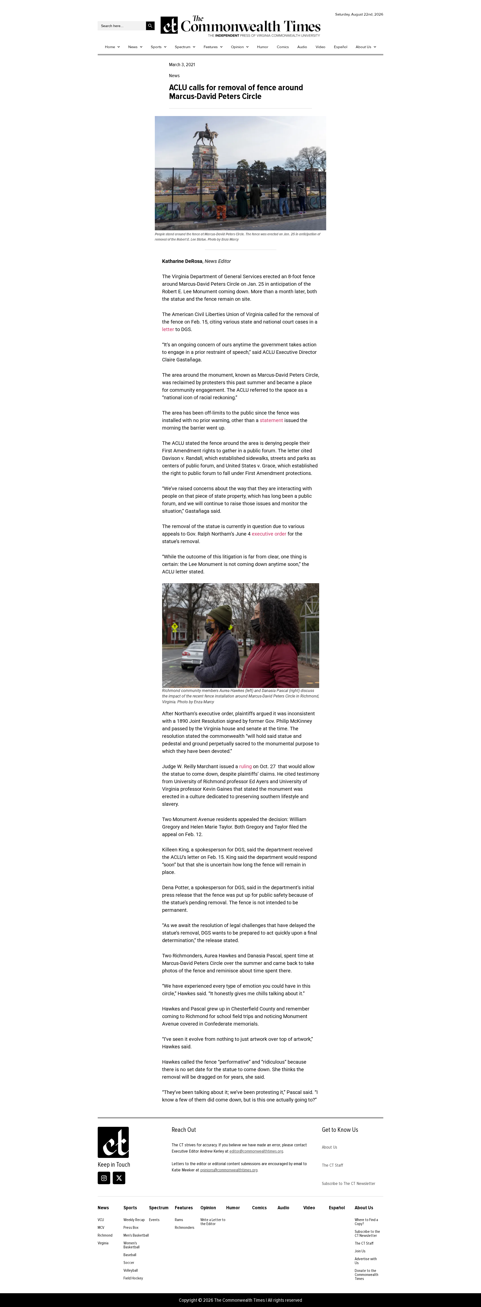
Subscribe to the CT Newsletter (367, 1233)
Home (110, 47)
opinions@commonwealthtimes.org (229, 1170)
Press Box (131, 1227)
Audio (302, 47)
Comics (283, 47)
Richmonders (184, 1227)
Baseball (130, 1254)
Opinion (237, 47)
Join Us (360, 1251)
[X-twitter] (119, 1178)
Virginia (103, 1243)
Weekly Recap (134, 1219)
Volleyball (131, 1270)
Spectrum (182, 47)
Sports (156, 47)
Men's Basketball (136, 1235)
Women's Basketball (132, 1245)
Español (340, 47)
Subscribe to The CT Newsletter (348, 1183)
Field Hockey (133, 1278)
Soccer (129, 1262)
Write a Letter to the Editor (212, 1221)
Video (320, 47)
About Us (363, 47)
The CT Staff (332, 1165)
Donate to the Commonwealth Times (366, 1274)
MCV (101, 1227)
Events (154, 1219)
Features (211, 47)
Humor (262, 47)
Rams (179, 1219)
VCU (101, 1219)
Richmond (105, 1235)
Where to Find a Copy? (366, 1221)
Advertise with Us (366, 1260)
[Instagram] (104, 1178)
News (133, 47)
